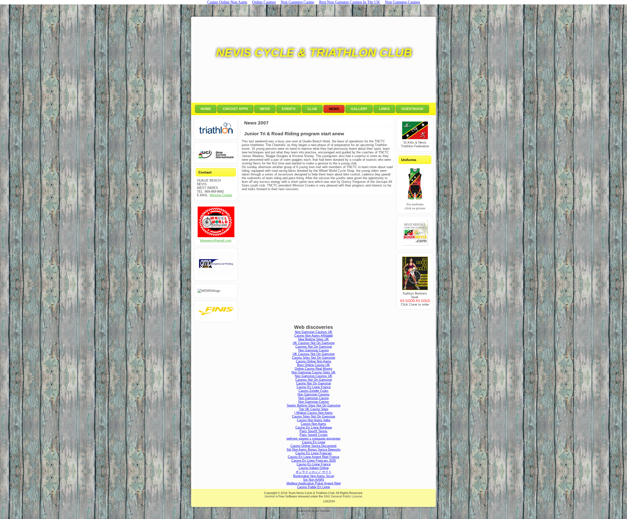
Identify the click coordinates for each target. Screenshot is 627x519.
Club (312, 109)
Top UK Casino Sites (313, 409)
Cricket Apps (235, 109)
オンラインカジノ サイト (314, 472)
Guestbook (412, 109)
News (334, 109)
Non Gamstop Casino (313, 350)
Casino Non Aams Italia (313, 420)
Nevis (265, 109)
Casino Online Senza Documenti (313, 446)
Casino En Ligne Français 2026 (313, 460)
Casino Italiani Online (314, 468)
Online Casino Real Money (313, 369)
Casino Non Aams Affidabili (313, 335)
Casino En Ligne (313, 442)
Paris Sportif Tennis (313, 431)
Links (384, 109)
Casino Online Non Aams (313, 361)
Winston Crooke (221, 195)
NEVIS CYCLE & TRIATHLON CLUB (314, 52)
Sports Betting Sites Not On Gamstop (313, 405)
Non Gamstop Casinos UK (313, 332)
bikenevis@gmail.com (215, 240)
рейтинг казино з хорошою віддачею (313, 438)
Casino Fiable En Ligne (313, 487)
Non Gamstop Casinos (314, 394)
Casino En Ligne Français (313, 453)
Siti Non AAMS (313, 480)
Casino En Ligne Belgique (313, 427)
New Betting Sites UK (313, 339)
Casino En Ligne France (314, 387)
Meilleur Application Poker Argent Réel (314, 483)
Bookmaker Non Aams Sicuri (313, 476)
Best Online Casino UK (313, 365)
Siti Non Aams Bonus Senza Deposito (313, 449)
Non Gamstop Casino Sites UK (313, 372)
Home (206, 109)
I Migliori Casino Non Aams (313, 413)
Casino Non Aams (313, 424)
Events (288, 109)
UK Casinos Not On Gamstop (314, 343)
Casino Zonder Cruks (313, 391)
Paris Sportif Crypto (313, 435)
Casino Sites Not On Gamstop (313, 357)
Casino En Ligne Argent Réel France (313, 457)
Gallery (359, 109)
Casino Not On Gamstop (313, 383)
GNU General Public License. (343, 496)
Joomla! (269, 496)
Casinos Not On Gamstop (313, 346)
